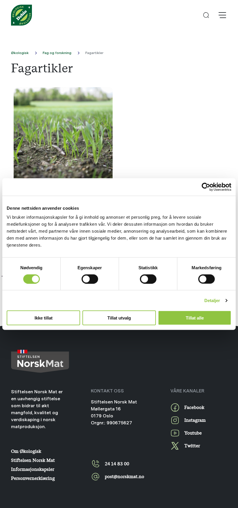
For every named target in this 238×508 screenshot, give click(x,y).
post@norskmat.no (124, 476)
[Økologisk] (21, 15)
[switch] (90, 278)
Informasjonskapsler (32, 469)
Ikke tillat (44, 317)
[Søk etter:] (206, 15)
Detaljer (212, 300)
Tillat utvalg (119, 317)
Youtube (193, 432)
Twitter (192, 445)
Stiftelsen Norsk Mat (33, 460)
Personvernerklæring (33, 478)
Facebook (194, 407)
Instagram (195, 420)
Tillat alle (195, 317)
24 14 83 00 (117, 463)
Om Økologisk (26, 451)
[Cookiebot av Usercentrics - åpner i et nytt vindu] (206, 186)
